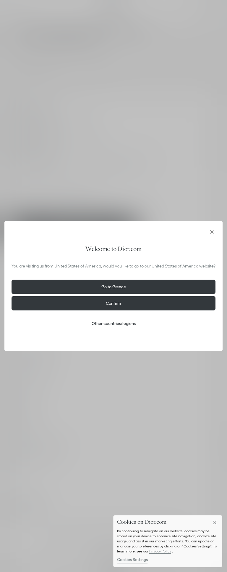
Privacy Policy (160, 551)
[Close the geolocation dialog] (211, 231)
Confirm (113, 303)
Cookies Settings (132, 559)
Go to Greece (113, 286)
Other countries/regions (114, 323)
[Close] (214, 522)
